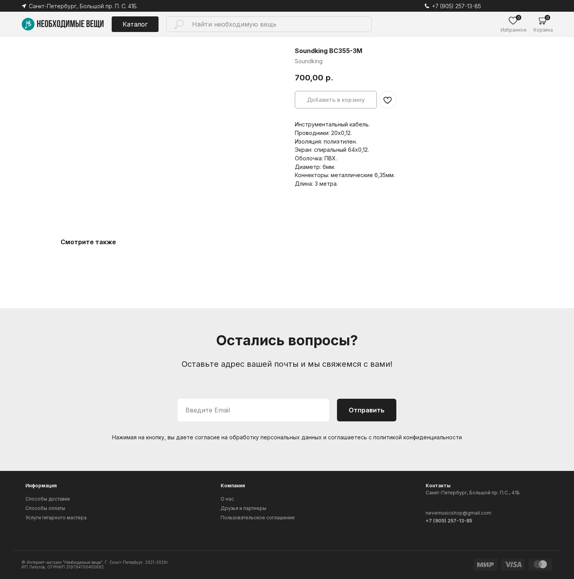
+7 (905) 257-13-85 (456, 6)
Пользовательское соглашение (258, 517)
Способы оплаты (45, 508)
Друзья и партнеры (243, 508)
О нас (227, 499)
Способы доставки (47, 499)
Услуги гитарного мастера (56, 517)
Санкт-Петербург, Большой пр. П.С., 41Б (473, 493)
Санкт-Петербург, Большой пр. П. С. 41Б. (83, 6)
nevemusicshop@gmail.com (458, 513)
